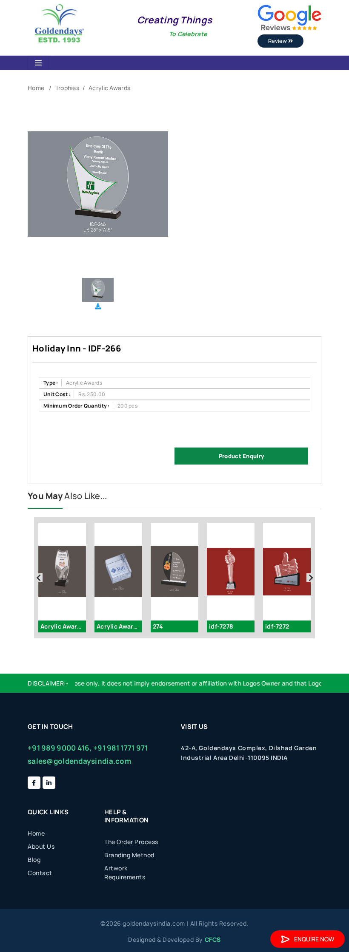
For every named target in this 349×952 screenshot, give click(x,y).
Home (36, 88)
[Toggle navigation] (38, 63)
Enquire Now (314, 939)
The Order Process (131, 842)
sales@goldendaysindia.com (79, 761)
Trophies (67, 88)
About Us (41, 846)
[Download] (98, 306)
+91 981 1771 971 (120, 748)
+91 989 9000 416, (60, 748)
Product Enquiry (241, 456)
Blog (34, 860)
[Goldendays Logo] (59, 23)
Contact (40, 873)
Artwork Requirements (124, 872)
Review (278, 41)
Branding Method (129, 855)
